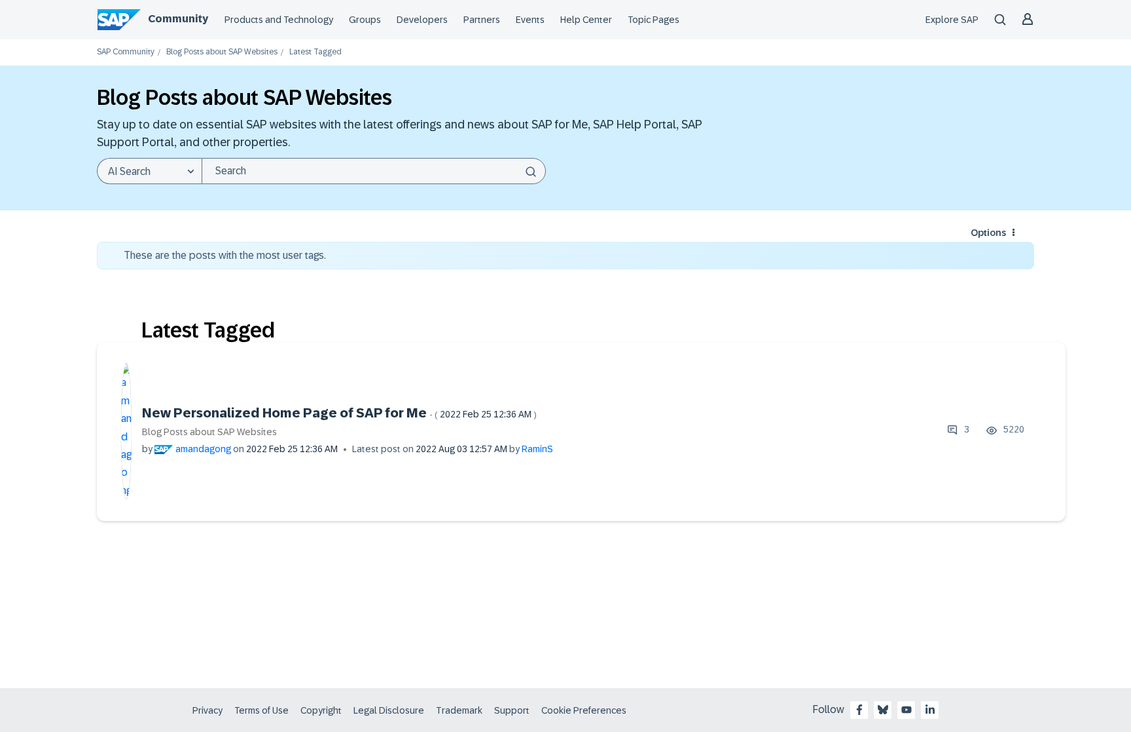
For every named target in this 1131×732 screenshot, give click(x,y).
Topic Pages (653, 19)
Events (530, 19)
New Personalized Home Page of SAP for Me (339, 413)
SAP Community (125, 52)
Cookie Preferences (583, 710)
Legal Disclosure (388, 710)
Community (178, 18)
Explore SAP (951, 19)
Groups (365, 19)
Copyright (321, 710)
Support (512, 710)
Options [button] (988, 232)
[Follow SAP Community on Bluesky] (883, 709)
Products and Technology (278, 19)
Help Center (586, 19)
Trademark (459, 710)
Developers (422, 19)
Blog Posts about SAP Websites (222, 52)
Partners (481, 19)
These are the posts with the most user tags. (225, 255)
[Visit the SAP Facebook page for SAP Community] (859, 709)
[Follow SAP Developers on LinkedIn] (930, 709)
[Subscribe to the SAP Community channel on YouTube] (906, 709)
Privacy (207, 710)
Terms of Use (261, 710)
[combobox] (374, 171)
